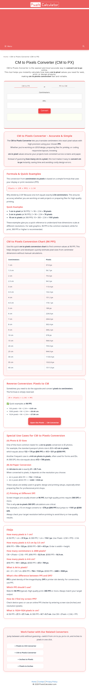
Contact (41, 682)
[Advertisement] (44, 25)
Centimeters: (44, 92)
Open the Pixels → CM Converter (44, 422)
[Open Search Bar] (83, 46)
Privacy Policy (51, 682)
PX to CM (63, 86)
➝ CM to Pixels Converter (25, 652)
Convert (44, 110)
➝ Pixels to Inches (25, 666)
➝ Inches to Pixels (25, 659)
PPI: (44, 101)
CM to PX (26, 86)
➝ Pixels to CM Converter (25, 646)
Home (5, 57)
